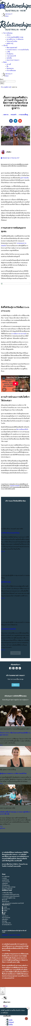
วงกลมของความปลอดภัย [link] (14, 485)
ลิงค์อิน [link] (10, 1024)
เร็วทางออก (3, 993)
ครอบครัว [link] (13, 114)
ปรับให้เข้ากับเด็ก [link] (6, 582)
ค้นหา (2, 83)
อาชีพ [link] (8, 51)
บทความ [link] (5, 114)
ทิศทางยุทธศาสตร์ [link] (12, 47)
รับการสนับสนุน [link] (7, 33)
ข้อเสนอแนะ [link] (10, 68)
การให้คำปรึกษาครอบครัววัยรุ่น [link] (10, 533)
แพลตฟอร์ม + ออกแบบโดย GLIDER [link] (11, 935)
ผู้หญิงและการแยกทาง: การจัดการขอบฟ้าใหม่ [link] (13, 773)
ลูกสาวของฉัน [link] (25, 177)
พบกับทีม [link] (9, 58)
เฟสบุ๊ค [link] (10, 1020)
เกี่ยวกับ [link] (5, 45)
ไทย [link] (6, 1006)
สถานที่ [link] (9, 64)
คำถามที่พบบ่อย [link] (11, 70)
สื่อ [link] (7, 66)
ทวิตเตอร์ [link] (11, 1022)
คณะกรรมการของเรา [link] (13, 60)
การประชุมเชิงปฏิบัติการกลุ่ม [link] (15, 37)
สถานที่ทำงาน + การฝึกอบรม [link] (15, 39)
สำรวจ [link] (3, 551)
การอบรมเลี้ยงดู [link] (23, 114)
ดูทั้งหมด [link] (2, 828)
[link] (1, 0)
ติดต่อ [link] (5, 62)
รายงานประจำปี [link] (11, 56)
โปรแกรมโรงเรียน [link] (12, 41)
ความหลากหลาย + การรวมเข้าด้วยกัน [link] (18, 49)
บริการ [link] (8, 35)
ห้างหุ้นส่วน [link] (10, 54)
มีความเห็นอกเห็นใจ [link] (22, 429)
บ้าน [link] (2, 87)
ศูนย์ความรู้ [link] (10, 43)
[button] (11, 121)
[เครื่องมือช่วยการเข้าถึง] (5, 998)
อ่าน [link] (1, 745)
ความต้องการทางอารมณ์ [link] (18, 333)
